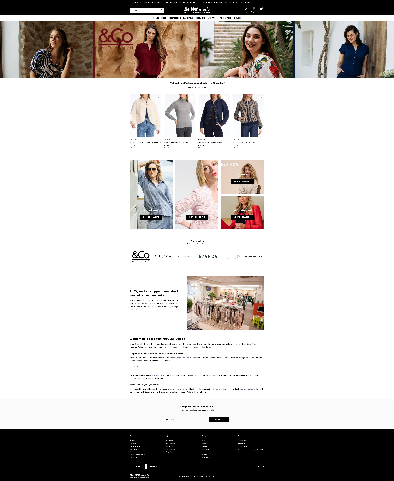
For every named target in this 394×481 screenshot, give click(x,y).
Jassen (164, 18)
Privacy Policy (134, 457)
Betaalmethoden (135, 446)
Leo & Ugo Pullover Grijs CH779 (176, 142)
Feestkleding (175, 18)
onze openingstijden (246, 389)
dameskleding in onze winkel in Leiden (183, 358)
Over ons (132, 440)
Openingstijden (225, 18)
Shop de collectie (151, 217)
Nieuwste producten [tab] (197, 87)
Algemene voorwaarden (137, 454)
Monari (201, 375)
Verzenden (133, 443)
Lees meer (134, 315)
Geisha (208, 375)
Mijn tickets (169, 446)
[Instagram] (263, 466)
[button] (194, 74)
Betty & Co (194, 375)
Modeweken (200, 18)
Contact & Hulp (134, 452)
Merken (237, 18)
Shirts (136, 369)
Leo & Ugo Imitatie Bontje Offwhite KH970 (145, 142)
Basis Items (188, 18)
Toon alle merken (203, 244)
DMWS (200, 476)
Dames (156, 18)
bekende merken (159, 375)
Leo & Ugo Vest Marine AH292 (244, 142)
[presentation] (130, 117)
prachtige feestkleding (137, 378)
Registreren (169, 440)
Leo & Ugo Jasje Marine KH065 (210, 142)
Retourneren (134, 449)
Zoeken (161, 10)
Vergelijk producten (172, 452)
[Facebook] (258, 466)
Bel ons (138, 466)
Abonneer (219, 419)
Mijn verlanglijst (170, 449)
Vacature (212, 18)
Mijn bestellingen (171, 443)
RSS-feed (212, 476)
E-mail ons (154, 466)
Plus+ (205, 476)
